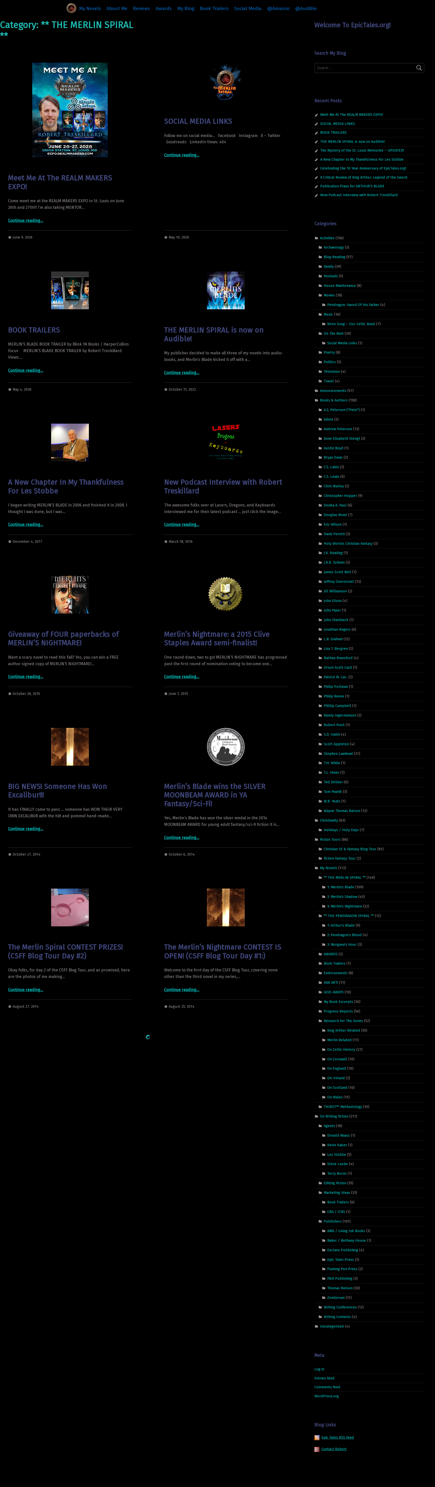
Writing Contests (337, 1316)
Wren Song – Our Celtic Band (351, 323)
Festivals (331, 276)
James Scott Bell (337, 572)
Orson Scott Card (338, 667)
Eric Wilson (333, 524)
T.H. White (332, 763)
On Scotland (337, 1087)
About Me (116, 8)
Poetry (329, 352)
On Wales (335, 1097)
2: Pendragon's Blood (344, 934)
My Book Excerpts (338, 1001)
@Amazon (278, 8)
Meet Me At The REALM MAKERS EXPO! (60, 182)
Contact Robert (334, 1449)
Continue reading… (25, 220)
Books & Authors (334, 400)
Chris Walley (334, 486)
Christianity (329, 820)
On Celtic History (341, 1049)
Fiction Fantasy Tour (340, 858)
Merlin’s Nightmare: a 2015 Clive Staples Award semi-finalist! (217, 638)
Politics (330, 362)
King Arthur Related (343, 1030)
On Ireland (336, 1078)
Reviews (141, 8)
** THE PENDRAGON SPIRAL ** (349, 916)
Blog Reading (334, 257)
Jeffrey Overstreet (339, 581)
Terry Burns (337, 1173)
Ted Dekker (333, 782)
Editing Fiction (335, 1183)
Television (332, 371)
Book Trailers (214, 8)
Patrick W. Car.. (335, 677)
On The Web (334, 333)
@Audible (306, 8)
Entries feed (324, 1378)
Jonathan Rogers (337, 629)
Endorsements (336, 973)
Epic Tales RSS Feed (337, 1437)
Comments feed (327, 1387)
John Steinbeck (336, 620)
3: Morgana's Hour (342, 944)
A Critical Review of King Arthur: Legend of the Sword (363, 177)
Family (329, 266)
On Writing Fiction (334, 1116)
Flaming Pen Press (342, 1269)
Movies (329, 295)
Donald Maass (338, 1135)
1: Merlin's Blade (340, 887)
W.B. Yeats (332, 801)
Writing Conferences (340, 1307)
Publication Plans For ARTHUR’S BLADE (352, 186)
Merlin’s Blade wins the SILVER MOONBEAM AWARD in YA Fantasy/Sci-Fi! (215, 795)
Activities (327, 237)
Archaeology (334, 247)
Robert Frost (334, 725)
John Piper (332, 610)
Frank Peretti (334, 533)
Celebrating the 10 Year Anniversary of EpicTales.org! (363, 168)
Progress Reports (338, 1011)
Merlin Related (339, 1039)
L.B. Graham (333, 638)
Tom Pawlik (333, 791)
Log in (319, 1369)
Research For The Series (343, 1021)
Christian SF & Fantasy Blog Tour (350, 849)
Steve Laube (337, 1164)
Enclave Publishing (342, 1249)
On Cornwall (337, 1059)
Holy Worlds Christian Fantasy (348, 543)
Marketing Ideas (337, 1192)
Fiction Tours (330, 839)
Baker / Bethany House (346, 1240)
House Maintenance (340, 285)
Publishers (333, 1221)
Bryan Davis (333, 457)
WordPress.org (326, 1396)
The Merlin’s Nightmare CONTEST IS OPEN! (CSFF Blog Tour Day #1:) (222, 951)
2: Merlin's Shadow (342, 896)
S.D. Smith (332, 734)
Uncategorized (332, 1326)
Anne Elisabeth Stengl (342, 438)
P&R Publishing (339, 1278)
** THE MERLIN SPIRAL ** (345, 877)
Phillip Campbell (337, 705)
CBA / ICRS (336, 1211)
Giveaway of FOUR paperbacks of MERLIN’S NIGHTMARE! (63, 638)
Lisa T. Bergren (336, 648)
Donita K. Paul (335, 505)
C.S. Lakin (331, 467)
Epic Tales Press (340, 1259)
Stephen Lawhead (338, 753)
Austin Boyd (333, 448)
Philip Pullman (336, 686)
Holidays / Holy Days (341, 830)
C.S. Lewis (331, 476)
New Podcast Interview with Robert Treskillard (223, 486)
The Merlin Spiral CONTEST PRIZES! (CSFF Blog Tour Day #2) (65, 951)
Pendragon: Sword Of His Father (353, 304)
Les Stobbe (336, 1154)
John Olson (333, 600)
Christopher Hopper (340, 495)
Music (328, 314)
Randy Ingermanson (340, 715)
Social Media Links (342, 343)
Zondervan (336, 1297)
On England (336, 1068)
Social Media (248, 8)
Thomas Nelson (340, 1288)
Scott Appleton (336, 743)
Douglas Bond (335, 515)
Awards (164, 8)
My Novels (90, 8)
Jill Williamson (335, 591)
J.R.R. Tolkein (334, 562)
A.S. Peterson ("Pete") (342, 410)
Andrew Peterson (338, 428)
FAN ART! (331, 982)
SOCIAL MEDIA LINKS (198, 121)
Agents (329, 1126)
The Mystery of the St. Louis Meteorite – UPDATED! (362, 150)
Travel (329, 381)
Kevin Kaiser (337, 1144)
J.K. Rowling (333, 553)
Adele (328, 419)
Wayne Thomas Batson (342, 810)
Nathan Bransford (338, 658)
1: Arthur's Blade (341, 925)
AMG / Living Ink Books (346, 1231)
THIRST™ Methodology (343, 1106)
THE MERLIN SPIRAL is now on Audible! (214, 334)
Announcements (333, 390)
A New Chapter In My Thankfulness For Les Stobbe (66, 486)
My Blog (185, 8)
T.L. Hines (331, 772)
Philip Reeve (334, 696)
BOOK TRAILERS (34, 330)
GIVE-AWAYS (334, 992)
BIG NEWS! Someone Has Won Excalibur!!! (57, 790)
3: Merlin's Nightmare (344, 906)
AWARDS (331, 954)
